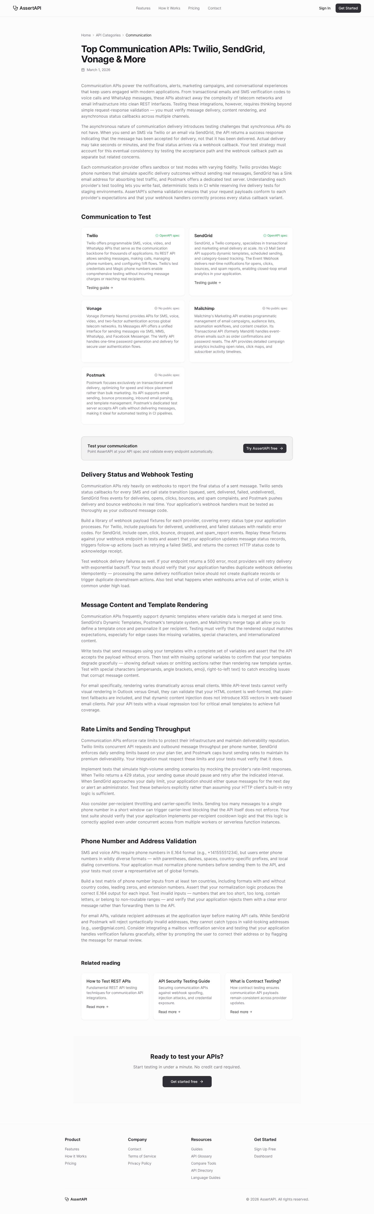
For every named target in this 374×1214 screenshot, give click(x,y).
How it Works (169, 8)
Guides (197, 1149)
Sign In (324, 8)
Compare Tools (203, 1163)
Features (143, 8)
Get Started (348, 8)
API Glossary (201, 1156)
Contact (214, 8)
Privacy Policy (139, 1163)
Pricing (194, 8)
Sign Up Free (265, 1149)
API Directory (202, 1170)
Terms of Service (142, 1156)
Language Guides (205, 1177)
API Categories (108, 35)
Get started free (184, 1081)
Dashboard (263, 1156)
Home (86, 35)
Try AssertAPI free (261, 448)
